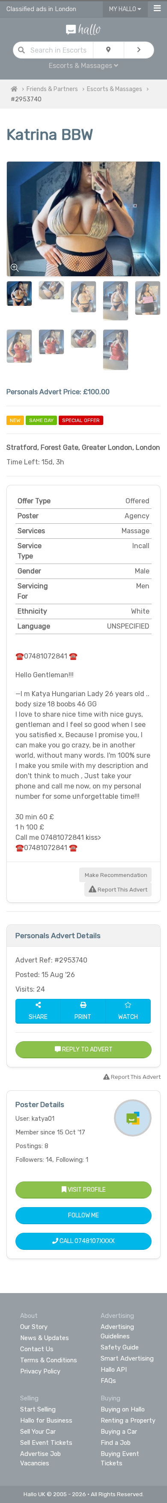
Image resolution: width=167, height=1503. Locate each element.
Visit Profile (86, 1189)
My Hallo (123, 9)
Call (86, 1241)
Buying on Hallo (123, 1409)
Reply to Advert (87, 1049)
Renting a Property (128, 1420)
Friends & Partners (52, 89)
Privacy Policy (40, 1371)
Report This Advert (121, 889)
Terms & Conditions (48, 1360)
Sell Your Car (38, 1431)
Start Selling (38, 1409)
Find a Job (116, 1443)
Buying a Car (119, 1431)
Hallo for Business (46, 1420)
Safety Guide (120, 1347)
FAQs (108, 1381)
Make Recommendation (115, 875)
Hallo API (114, 1369)
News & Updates (44, 1338)
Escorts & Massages (114, 89)
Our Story (34, 1327)
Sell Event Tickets (46, 1443)
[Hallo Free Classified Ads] (83, 29)
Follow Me (83, 1215)
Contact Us (37, 1349)
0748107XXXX (95, 1241)
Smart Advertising (127, 1358)
